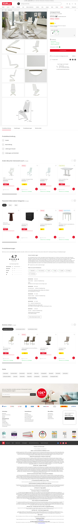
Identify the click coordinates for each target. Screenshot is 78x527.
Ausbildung (50, 416)
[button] (52, 33)
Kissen (10, 205)
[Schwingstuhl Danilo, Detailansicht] (13, 46)
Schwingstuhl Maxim (43, 164)
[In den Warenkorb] (18, 189)
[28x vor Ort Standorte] (67, 3)
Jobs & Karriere (50, 414)
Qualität (61, 270)
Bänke (16, 205)
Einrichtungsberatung (28, 416)
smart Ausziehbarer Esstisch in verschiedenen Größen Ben (67, 209)
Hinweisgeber (24, 442)
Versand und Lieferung (6, 414)
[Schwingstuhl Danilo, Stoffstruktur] (36, 61)
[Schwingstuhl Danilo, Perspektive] (36, 46)
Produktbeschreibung (6, 128)
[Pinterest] (72, 59)
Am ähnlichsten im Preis (20, 329)
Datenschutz (18, 442)
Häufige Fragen (4, 422)
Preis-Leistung (41, 270)
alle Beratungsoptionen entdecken (62, 69)
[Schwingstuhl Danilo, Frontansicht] (13, 90)
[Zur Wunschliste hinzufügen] (75, 10)
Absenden (33, 394)
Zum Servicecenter (69, 418)
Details (7, 140)
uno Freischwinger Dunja (6, 333)
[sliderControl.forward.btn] (75, 160)
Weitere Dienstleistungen (29, 419)
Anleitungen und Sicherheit (12, 153)
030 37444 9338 (61, 65)
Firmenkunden (4, 426)
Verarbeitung (33, 273)
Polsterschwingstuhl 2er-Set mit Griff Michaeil (29, 333)
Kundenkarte (50, 417)
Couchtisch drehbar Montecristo (45, 209)
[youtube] (66, 443)
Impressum (8, 442)
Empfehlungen (17, 128)
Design (55, 270)
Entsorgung (4, 421)
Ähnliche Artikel (38, 128)
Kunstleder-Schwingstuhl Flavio (26, 164)
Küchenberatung (28, 414)
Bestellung (4, 413)
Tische (4, 205)
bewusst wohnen (51, 418)
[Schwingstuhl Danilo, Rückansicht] (36, 90)
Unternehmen (50, 413)
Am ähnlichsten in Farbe (32, 329)
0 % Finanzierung (5, 423)
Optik (49, 270)
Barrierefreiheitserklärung (33, 442)
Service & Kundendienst (6, 425)
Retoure (3, 417)
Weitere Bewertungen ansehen (34, 316)
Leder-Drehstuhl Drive (43, 333)
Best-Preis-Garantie (28, 417)
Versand (56, 26)
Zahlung (3, 416)
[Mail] (75, 59)
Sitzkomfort (33, 270)
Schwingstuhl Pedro (61, 333)
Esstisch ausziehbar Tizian (62, 164)
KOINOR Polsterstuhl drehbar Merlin (8, 164)
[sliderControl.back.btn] (72, 160)
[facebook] (58, 443)
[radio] (14, 266)
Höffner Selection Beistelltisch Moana (9, 209)
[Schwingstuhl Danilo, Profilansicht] (13, 75)
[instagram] (63, 443)
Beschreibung (8, 144)
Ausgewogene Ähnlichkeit (7, 329)
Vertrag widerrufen (5, 418)
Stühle (4, 369)
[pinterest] (60, 443)
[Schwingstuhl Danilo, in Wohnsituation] (24, 25)
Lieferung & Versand (10, 149)
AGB (12, 442)
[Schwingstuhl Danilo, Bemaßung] (24, 111)
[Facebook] (70, 59)
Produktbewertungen (27, 128)
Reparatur (4, 419)
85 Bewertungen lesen (62, 16)
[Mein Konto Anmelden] (69, 3)
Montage (69, 270)
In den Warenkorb (63, 50)
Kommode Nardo (24, 209)
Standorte (26, 413)
